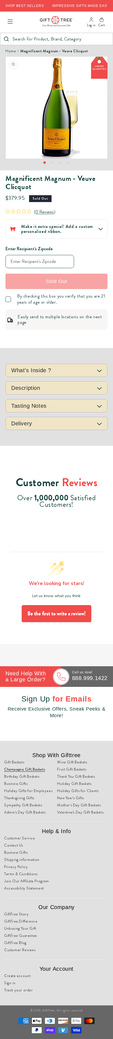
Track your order (18, 990)
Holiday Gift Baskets (74, 783)
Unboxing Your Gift (20, 928)
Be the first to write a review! (56, 613)
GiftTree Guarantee (20, 935)
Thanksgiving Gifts (19, 798)
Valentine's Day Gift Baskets (80, 812)
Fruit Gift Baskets (71, 769)
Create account (17, 975)
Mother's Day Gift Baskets (79, 805)
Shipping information (21, 859)
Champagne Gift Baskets (24, 769)
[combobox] (56, 39)
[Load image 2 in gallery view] (52, 162)
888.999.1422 (90, 678)
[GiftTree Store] (56, 21)
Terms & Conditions (21, 874)
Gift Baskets (14, 762)
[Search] (6, 39)
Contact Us (13, 845)
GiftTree (48, 1010)
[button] (10, 22)
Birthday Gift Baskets (21, 776)
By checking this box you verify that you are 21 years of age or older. (61, 299)
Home (10, 51)
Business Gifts (15, 783)
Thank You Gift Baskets (76, 776)
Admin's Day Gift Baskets (25, 812)
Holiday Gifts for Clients (77, 790)
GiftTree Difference (20, 921)
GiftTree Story (16, 914)
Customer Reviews (20, 950)
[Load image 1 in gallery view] (44, 162)
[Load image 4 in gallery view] (68, 162)
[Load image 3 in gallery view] (60, 162)
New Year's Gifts (70, 798)
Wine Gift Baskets (72, 762)
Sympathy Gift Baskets (23, 805)
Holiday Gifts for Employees (28, 790)
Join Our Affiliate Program (26, 881)
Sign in (9, 983)
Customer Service (19, 838)
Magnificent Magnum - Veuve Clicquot (54, 51)
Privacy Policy (16, 866)
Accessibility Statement (24, 888)
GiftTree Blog (15, 942)
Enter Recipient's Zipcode (29, 249)
